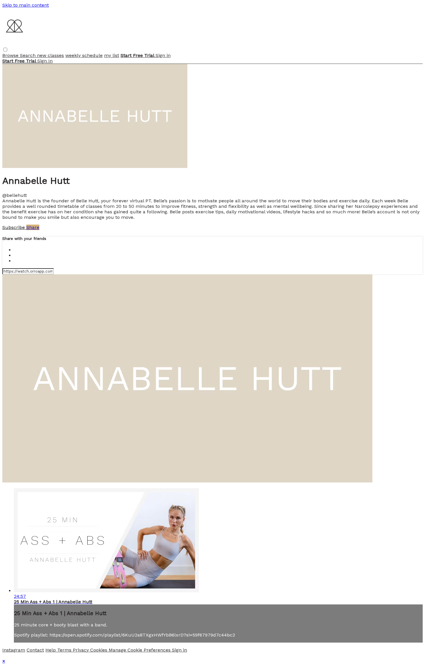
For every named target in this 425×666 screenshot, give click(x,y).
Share (32, 227)
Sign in (163, 55)
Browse (11, 55)
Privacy (81, 650)
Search (28, 55)
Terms (65, 650)
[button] (5, 49)
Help (51, 650)
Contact (35, 650)
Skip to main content (25, 5)
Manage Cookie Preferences (140, 650)
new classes (50, 55)
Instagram (13, 650)
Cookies (99, 650)
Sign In (45, 61)
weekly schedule (84, 55)
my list (111, 55)
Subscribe (14, 227)
